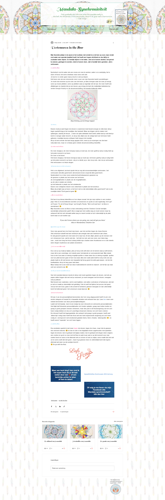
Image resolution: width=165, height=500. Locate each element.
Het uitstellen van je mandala (81, 441)
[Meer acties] (113, 43)
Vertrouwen (54, 400)
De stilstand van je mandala (53, 441)
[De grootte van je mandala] (110, 431)
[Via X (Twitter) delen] (56, 406)
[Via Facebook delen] (51, 406)
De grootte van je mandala (108, 441)
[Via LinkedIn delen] (60, 406)
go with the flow (63, 400)
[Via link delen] (64, 406)
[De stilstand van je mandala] (54, 431)
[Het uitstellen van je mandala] (82, 431)
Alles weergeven (118, 421)
